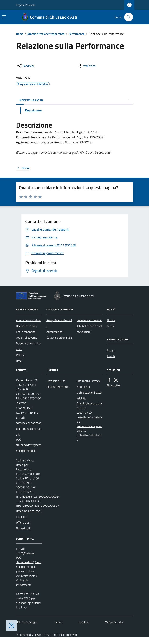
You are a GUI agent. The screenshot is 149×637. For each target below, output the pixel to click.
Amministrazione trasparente (45, 34)
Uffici (19, 361)
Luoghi (111, 350)
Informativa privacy (88, 381)
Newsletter (114, 385)
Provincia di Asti (55, 381)
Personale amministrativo (28, 346)
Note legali (83, 386)
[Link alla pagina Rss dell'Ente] (116, 380)
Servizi (58, 622)
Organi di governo (26, 337)
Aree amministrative (28, 320)
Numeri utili (23, 528)
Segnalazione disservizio (89, 419)
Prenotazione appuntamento (89, 428)
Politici (20, 355)
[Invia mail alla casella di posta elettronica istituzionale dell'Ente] (29, 428)
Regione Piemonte (25, 5)
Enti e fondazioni (26, 332)
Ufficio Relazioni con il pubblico (28, 514)
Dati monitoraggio (26, 622)
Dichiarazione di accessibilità (89, 395)
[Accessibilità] (11, 625)
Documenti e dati (26, 326)
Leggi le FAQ (84, 412)
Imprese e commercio (89, 320)
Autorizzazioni (54, 332)
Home (19, 34)
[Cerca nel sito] (127, 17)
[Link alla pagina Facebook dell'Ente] (109, 380)
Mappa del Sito (114, 622)
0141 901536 (24, 408)
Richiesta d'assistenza (89, 437)
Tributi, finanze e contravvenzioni (89, 329)
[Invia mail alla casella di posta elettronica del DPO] (25, 553)
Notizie (111, 320)
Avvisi (110, 326)
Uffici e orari (23, 522)
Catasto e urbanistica (59, 337)
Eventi (111, 356)
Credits (83, 622)
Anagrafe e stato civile (59, 323)
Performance (76, 34)
